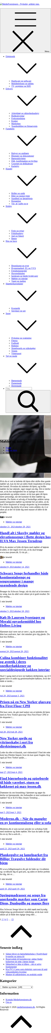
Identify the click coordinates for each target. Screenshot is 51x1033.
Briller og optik (18, 193)
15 (12, 919)
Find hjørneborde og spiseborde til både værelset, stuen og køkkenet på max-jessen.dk (24, 782)
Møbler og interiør (19, 278)
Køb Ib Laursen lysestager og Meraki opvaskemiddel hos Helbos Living (22, 621)
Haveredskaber (18, 273)
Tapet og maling (18, 281)
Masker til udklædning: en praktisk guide (24, 974)
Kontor (14, 121)
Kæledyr (15, 166)
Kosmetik (15, 308)
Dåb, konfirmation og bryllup (24, 161)
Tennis (14, 351)
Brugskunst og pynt (20, 265)
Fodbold (15, 343)
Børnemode (16, 380)
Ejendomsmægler (19, 271)
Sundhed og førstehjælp (22, 198)
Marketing (16, 123)
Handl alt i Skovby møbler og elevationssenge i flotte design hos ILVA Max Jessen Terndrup (25, 537)
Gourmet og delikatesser (22, 163)
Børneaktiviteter (18, 158)
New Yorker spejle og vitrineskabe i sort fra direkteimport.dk (16, 742)
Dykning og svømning (21, 338)
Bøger (14, 238)
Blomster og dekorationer (22, 156)
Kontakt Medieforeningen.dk (19, 999)
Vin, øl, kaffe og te (19, 203)
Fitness (14, 340)
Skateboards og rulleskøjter (23, 348)
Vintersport (16, 353)
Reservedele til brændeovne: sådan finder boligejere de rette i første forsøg (24, 960)
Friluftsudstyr (17, 233)
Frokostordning (18, 118)
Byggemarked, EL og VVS (23, 268)
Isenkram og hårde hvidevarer (24, 276)
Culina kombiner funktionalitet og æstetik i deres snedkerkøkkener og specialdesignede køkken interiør (25, 664)
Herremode (16, 386)
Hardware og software (21, 81)
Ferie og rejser (17, 231)
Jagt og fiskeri (17, 236)
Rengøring (16, 201)
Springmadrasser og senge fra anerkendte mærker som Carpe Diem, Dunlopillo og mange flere (24, 899)
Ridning (15, 346)
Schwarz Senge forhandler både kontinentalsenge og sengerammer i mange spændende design (24, 579)
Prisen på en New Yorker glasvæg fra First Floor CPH (25, 704)
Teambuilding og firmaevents (24, 126)
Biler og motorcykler (20, 196)
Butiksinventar (17, 116)
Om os (9, 1002)
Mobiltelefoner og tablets (22, 83)
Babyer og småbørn (20, 153)
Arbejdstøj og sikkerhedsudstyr (25, 113)
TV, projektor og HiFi (21, 86)
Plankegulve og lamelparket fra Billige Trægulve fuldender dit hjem (24, 859)
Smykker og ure (18, 311)
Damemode (16, 383)
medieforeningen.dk (26, 1007)
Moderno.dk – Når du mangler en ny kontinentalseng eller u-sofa (25, 821)
